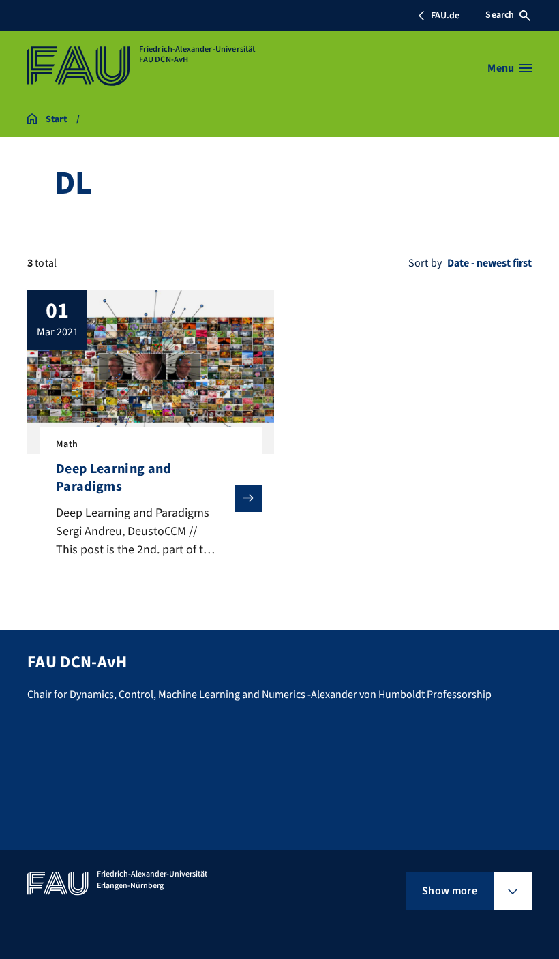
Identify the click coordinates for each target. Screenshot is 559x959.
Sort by (425, 263)
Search (499, 15)
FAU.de (445, 15)
